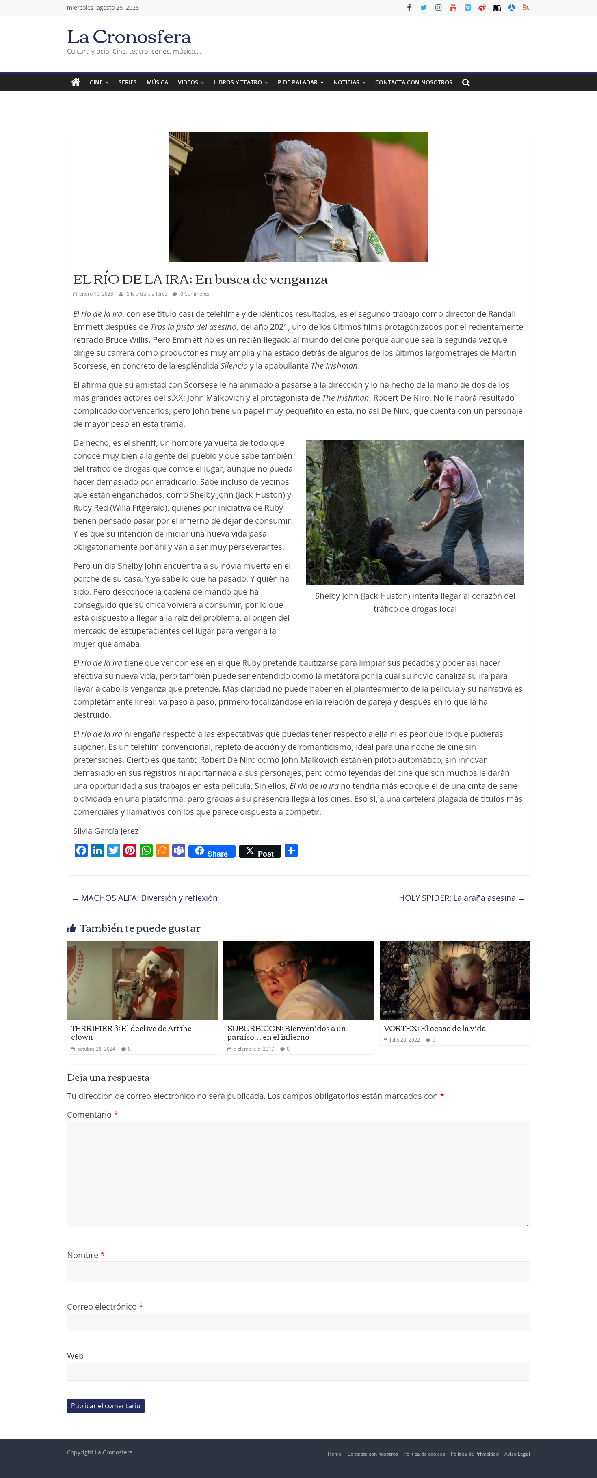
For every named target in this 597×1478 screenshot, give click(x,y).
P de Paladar (298, 82)
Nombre (86, 1254)
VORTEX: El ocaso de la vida (435, 1028)
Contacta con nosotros (372, 1453)
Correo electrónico (105, 1306)
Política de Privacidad (475, 1453)
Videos (188, 82)
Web (75, 1355)
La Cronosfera (129, 34)
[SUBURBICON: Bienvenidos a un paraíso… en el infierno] (298, 946)
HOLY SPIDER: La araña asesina (462, 897)
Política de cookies (424, 1453)
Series (128, 82)
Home (335, 1453)
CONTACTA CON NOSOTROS (413, 82)
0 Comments (194, 293)
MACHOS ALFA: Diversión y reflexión (144, 897)
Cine (96, 82)
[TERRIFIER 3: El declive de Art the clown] (142, 946)
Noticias (346, 82)
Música (157, 82)
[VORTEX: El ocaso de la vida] (455, 946)
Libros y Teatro (238, 82)
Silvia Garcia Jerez (148, 293)
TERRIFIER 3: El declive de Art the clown (131, 1032)
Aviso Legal (517, 1453)
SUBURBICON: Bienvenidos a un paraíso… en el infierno (286, 1032)
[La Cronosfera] (76, 82)
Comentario (92, 1114)
